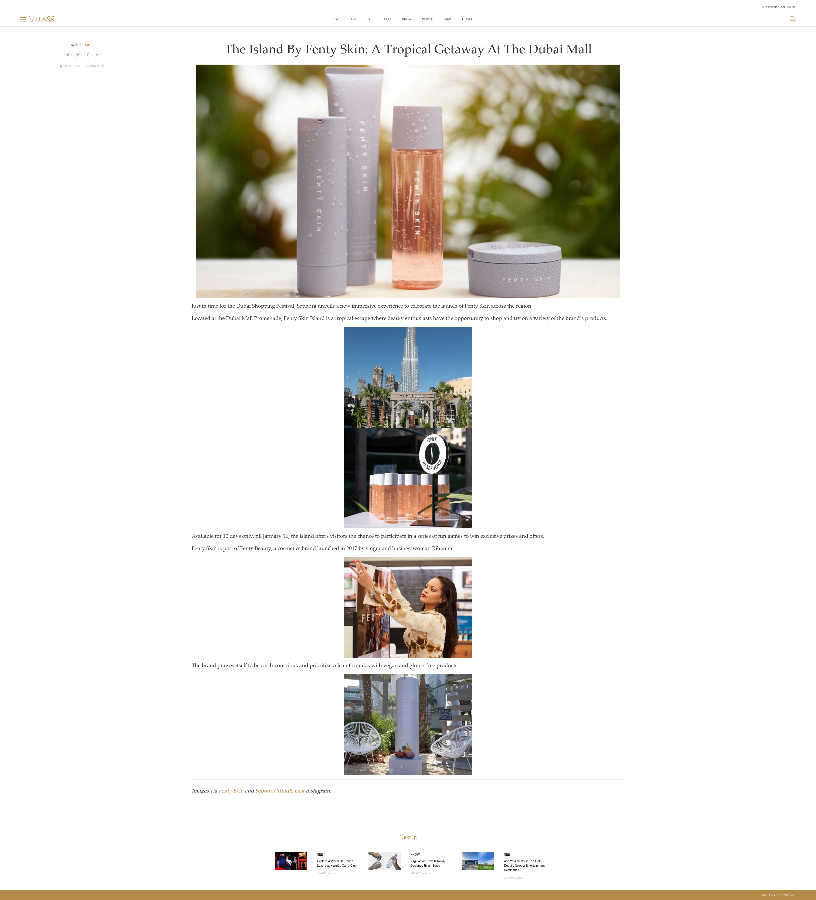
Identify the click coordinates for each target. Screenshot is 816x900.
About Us (767, 895)
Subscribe (769, 7)
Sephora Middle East (279, 791)
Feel (388, 19)
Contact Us (785, 895)
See (371, 19)
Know (406, 19)
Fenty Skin (231, 791)
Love (353, 19)
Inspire (428, 19)
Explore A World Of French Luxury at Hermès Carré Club (337, 863)
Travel (467, 19)
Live (336, 19)
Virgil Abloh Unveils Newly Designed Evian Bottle (428, 863)
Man (447, 19)
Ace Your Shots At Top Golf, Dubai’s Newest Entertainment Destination (524, 865)
